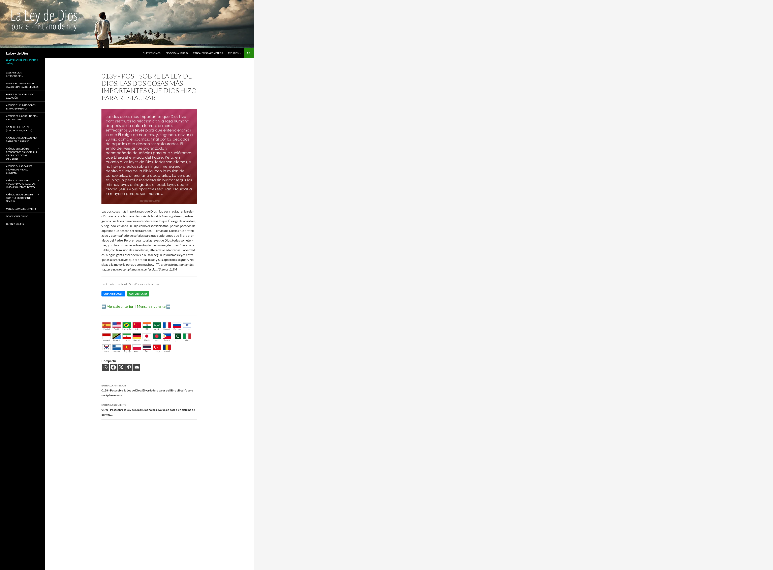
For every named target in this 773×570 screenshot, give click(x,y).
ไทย (146, 351)
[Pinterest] (128, 367)
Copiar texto (138, 293)
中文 (136, 329)
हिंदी (147, 329)
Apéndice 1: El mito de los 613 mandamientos (20, 107)
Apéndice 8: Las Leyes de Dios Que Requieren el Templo (19, 197)
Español (106, 329)
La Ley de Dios (17, 53)
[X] (121, 367)
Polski (136, 351)
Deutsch (136, 340)
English (116, 329)
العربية (156, 329)
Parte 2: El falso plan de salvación (20, 96)
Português (126, 329)
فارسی (126, 340)
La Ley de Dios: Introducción (14, 74)
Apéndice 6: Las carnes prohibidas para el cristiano (19, 169)
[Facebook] (113, 367)
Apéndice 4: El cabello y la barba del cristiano (21, 139)
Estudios (233, 53)
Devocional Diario (177, 53)
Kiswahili (116, 340)
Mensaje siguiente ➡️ (154, 306)
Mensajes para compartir (208, 53)
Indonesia (107, 340)
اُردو (177, 340)
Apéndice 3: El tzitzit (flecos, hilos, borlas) (19, 129)
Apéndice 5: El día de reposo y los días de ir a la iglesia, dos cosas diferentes (21, 153)
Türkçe (157, 351)
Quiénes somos (151, 53)
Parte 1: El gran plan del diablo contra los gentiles (22, 85)
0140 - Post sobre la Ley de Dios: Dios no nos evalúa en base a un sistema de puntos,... (148, 409)
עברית (187, 329)
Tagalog (167, 340)
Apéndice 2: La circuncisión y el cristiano (22, 118)
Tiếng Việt (127, 351)
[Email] (136, 367)
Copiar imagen (113, 293)
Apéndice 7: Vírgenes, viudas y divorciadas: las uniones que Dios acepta (21, 183)
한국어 (106, 351)
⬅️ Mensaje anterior (117, 306)
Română (167, 351)
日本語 (147, 340)
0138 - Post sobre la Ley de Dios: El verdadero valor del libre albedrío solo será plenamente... (147, 390)
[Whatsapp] (105, 367)
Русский (177, 329)
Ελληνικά (116, 351)
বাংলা (156, 340)
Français (166, 329)
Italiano (187, 340)
